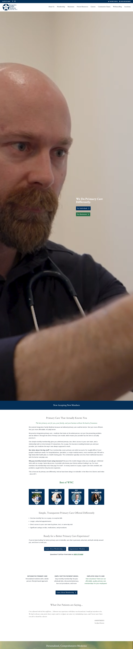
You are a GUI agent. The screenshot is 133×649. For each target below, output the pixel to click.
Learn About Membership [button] (54, 549)
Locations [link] (127, 7)
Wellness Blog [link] (117, 7)
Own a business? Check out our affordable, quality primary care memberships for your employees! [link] (96, 581)
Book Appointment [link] (126, 1)
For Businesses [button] (82, 214)
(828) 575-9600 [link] (6, 1)
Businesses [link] (71, 7)
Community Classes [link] (104, 7)
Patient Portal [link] (114, 1)
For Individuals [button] (82, 208)
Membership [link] (61, 7)
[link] (10, 7)
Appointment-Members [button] (78, 549)
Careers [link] (93, 7)
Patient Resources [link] (82, 7)
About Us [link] (51, 7)
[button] (12, 1)
